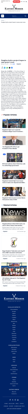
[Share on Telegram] (5, 68)
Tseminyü (14, 335)
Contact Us (14, 393)
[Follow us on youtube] (26, 1)
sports (11, 406)
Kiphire (14, 313)
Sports (14, 385)
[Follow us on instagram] (24, 1)
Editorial (14, 367)
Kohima (14, 315)
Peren (14, 329)
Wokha (14, 339)
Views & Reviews (14, 369)
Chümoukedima (14, 309)
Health (14, 353)
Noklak (14, 327)
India (14, 361)
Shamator (14, 333)
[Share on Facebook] (12, 68)
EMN (14, 64)
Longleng (14, 317)
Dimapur (14, 311)
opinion (6, 406)
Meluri (14, 319)
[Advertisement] (14, 43)
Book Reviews (14, 373)
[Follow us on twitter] (23, 1)
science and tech (19, 406)
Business (14, 381)
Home (2, 20)
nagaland (12, 403)
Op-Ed (14, 371)
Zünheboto (14, 341)
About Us (14, 391)
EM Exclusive (14, 347)
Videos (14, 379)
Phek (14, 331)
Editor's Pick (14, 351)
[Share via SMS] (9, 68)
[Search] (25, 16)
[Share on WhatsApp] (7, 68)
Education (14, 349)
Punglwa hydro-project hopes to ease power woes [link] (13, 22)
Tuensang (14, 337)
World (14, 359)
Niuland (14, 325)
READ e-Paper (17, 1)
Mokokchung (14, 321)
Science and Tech (14, 383)
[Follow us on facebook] (21, 1)
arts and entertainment (14, 408)
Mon (14, 323)
